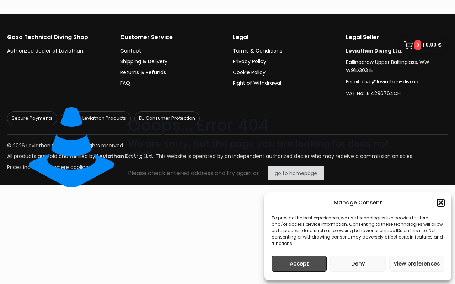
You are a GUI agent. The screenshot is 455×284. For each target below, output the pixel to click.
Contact (130, 50)
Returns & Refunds (143, 72)
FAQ (125, 83)
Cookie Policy (249, 72)
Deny (358, 263)
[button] (440, 202)
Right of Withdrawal (257, 83)
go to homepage (296, 173)
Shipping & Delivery (143, 61)
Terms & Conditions (257, 50)
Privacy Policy (249, 61)
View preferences (417, 263)
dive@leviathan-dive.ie (390, 81)
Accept (299, 263)
